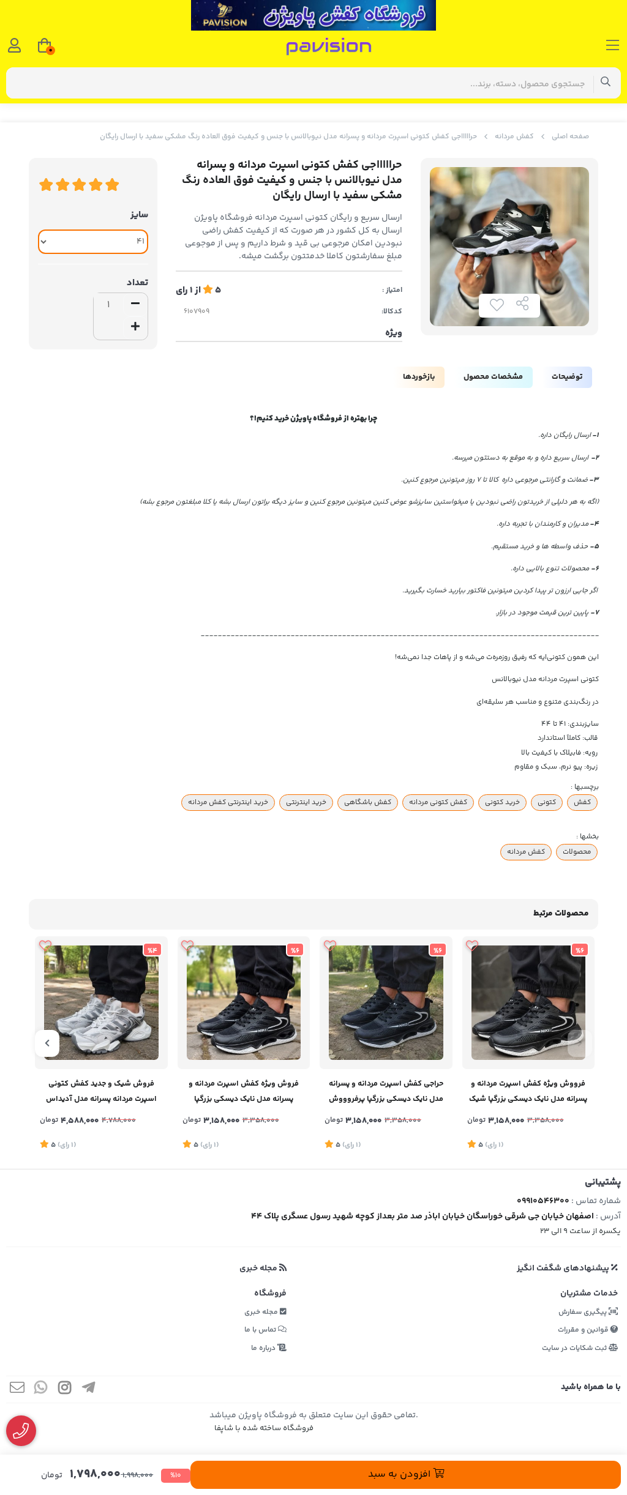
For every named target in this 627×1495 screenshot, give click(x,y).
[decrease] (135, 304)
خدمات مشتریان (589, 1293)
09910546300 (543, 1201)
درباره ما (264, 1348)
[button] (580, 1043)
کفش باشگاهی (367, 802)
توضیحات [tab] (567, 377)
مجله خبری (259, 1268)
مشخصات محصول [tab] (493, 377)
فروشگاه (270, 1293)
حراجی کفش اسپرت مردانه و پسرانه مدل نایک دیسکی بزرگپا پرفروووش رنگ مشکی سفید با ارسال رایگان (386, 1093)
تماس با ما (261, 1330)
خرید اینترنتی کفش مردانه (228, 802)
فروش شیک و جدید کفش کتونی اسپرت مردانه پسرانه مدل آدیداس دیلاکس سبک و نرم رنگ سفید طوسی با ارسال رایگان (101, 1093)
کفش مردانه (514, 137)
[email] (17, 1389)
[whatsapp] (41, 1389)
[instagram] (65, 1389)
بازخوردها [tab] (419, 377)
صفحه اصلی (570, 137)
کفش (582, 802)
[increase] (135, 328)
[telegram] (89, 1389)
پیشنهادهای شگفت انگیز (564, 1268)
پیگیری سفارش (583, 1312)
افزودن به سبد (400, 1474)
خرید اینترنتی (306, 802)
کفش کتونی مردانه (438, 802)
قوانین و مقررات (584, 1330)
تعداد (137, 283)
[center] (605, 82)
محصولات (577, 851)
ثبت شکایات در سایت (575, 1348)
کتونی (547, 802)
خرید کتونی (502, 802)
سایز (139, 215)
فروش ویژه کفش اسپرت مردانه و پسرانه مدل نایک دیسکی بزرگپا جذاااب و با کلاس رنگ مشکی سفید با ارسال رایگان (243, 1093)
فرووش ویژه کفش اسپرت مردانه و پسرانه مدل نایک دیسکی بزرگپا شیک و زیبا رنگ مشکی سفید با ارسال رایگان (528, 1093)
